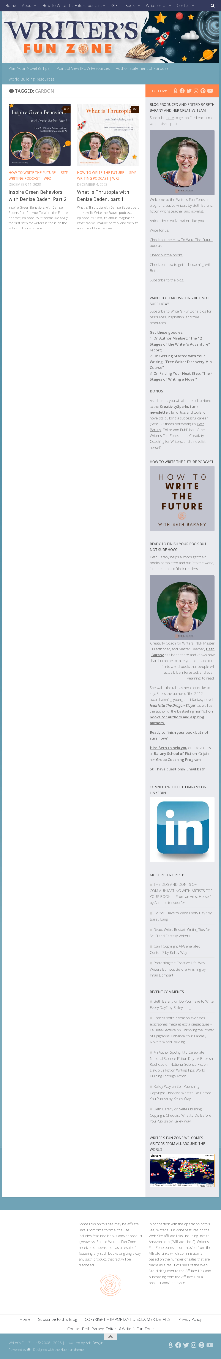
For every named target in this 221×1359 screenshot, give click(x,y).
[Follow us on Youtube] (209, 90)
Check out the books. (166, 254)
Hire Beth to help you (168, 747)
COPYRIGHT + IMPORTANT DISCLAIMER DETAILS (127, 1319)
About (27, 5)
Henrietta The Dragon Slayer (173, 705)
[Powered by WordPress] (28, 1349)
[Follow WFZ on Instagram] (196, 90)
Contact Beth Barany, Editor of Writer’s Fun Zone (110, 1328)
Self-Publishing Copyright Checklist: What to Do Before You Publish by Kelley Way (180, 1092)
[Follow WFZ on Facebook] (182, 90)
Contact (184, 5)
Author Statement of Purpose (142, 68)
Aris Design (94, 1342)
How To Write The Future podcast (72, 5)
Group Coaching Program (178, 759)
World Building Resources (31, 79)
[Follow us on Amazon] (175, 90)
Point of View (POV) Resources (83, 68)
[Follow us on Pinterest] (202, 90)
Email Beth (195, 769)
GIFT (115, 5)
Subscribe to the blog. (167, 280)
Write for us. (159, 230)
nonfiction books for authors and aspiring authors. (181, 717)
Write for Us (156, 5)
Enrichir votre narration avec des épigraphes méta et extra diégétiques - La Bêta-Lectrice (181, 1023)
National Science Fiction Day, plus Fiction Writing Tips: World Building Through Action (179, 1070)
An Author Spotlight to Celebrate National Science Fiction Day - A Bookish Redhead (181, 1058)
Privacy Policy (190, 1319)
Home (10, 5)
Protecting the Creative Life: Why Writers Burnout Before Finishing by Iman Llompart (178, 968)
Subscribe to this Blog (57, 1319)
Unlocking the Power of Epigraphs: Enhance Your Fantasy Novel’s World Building (182, 1035)
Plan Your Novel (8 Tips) (29, 68)
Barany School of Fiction (175, 753)
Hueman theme (72, 1349)
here (170, 117)
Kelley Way (162, 1086)
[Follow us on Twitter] (189, 90)
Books (130, 5)
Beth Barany (163, 1001)
